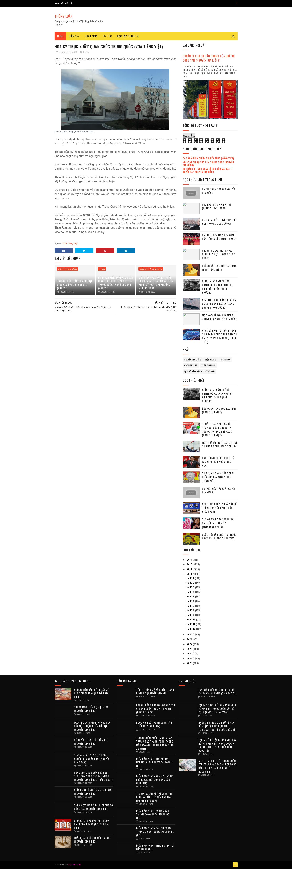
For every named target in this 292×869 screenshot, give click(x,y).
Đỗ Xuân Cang (190, 365)
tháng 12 (190, 628)
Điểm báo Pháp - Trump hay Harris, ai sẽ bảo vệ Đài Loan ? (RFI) (154, 762)
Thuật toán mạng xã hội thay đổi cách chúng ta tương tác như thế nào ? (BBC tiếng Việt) (217, 429)
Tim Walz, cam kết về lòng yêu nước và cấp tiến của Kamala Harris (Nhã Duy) (154, 797)
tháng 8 (190, 610)
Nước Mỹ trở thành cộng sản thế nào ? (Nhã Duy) (154, 724)
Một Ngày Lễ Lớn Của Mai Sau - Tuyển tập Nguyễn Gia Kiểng (219, 317)
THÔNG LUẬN (64, 16)
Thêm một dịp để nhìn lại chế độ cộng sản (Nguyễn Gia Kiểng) (93, 807)
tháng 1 (190, 578)
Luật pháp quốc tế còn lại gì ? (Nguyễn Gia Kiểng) (92, 839)
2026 (190, 663)
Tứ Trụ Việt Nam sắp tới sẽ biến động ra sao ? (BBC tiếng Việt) (218, 477)
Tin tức (107, 36)
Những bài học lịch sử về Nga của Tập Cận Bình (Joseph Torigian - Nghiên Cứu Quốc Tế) (217, 726)
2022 (190, 644)
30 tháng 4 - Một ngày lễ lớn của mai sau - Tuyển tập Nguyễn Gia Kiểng (207, 170)
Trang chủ (59, 3)
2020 (190, 634)
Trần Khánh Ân (208, 365)
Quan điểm (91, 36)
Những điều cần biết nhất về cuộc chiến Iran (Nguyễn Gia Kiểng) (91, 693)
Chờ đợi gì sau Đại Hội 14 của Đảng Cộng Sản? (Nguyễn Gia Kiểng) (91, 824)
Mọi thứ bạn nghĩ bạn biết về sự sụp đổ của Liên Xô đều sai (219, 444)
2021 (190, 639)
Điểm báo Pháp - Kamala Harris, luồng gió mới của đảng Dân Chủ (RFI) (155, 779)
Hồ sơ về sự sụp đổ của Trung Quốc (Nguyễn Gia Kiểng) (208, 163)
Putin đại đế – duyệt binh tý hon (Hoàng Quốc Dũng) (219, 221)
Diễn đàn (74, 36)
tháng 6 (190, 601)
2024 (190, 653)
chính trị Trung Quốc (67, 269)
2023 (190, 648)
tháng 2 (190, 582)
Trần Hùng (225, 359)
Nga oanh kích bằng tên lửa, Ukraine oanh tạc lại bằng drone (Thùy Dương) (219, 303)
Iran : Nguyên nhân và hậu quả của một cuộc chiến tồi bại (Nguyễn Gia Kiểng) (92, 726)
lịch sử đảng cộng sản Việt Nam (199, 371)
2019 (190, 574)
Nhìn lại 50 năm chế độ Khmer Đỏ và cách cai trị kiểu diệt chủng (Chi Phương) (217, 286)
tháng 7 (190, 605)
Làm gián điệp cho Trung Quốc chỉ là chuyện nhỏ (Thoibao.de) (217, 691)
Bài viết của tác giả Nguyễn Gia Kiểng (219, 191)
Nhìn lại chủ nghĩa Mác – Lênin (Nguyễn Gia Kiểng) (93, 791)
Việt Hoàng (210, 359)
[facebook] (237, 3)
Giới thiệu (69, 3)
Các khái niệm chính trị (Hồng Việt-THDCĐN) (216, 206)
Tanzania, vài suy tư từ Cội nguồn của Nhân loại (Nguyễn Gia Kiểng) (92, 758)
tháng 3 (190, 587)
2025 (190, 658)
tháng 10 (190, 619)
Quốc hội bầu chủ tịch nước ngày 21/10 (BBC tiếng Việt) (219, 536)
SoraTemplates (74, 864)
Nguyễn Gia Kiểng (192, 359)
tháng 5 (190, 596)
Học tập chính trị (128, 36)
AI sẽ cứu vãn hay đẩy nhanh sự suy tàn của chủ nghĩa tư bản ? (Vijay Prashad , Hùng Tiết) (219, 336)
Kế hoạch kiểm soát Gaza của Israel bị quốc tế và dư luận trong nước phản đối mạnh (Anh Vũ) (115, 283)
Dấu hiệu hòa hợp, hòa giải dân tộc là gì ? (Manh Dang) (219, 237)
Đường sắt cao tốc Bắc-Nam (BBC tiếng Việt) (219, 268)
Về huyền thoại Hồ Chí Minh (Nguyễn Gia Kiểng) (90, 741)
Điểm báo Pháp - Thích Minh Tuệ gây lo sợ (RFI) (155, 847)
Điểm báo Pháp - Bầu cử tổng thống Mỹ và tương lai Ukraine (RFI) (155, 831)
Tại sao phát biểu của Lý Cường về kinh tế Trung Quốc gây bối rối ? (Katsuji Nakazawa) (217, 708)
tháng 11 (190, 624)
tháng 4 (190, 592)
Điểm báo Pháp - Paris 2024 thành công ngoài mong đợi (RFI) (153, 814)
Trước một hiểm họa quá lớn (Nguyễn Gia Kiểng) (91, 709)
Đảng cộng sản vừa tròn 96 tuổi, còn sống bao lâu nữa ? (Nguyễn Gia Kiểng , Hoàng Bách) (93, 776)
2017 (190, 564)
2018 (190, 569)
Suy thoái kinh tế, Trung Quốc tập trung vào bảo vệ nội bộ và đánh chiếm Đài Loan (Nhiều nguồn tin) (217, 766)
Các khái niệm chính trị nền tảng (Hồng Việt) (208, 158)
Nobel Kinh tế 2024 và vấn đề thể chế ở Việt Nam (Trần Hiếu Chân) (219, 507)
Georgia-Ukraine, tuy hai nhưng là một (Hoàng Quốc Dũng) (218, 254)
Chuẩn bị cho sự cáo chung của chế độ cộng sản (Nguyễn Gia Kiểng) (209, 58)
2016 (190, 559)
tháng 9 (190, 615)
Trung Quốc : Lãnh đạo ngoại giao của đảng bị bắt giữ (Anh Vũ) (74, 284)
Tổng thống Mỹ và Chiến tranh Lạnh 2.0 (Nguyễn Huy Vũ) (155, 691)
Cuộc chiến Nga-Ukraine (150, 269)
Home (60, 36)
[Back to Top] (235, 864)
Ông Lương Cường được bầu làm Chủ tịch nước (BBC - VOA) (218, 461)
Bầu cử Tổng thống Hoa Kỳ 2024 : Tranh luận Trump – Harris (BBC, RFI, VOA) (155, 708)
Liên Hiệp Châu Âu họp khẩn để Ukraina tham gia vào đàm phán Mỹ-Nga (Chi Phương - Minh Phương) (156, 283)
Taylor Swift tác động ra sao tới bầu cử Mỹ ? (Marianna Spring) (217, 523)
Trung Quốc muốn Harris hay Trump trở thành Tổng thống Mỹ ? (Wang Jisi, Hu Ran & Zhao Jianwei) (155, 743)
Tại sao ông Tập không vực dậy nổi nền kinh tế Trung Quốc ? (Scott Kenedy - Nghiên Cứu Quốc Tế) (217, 745)
